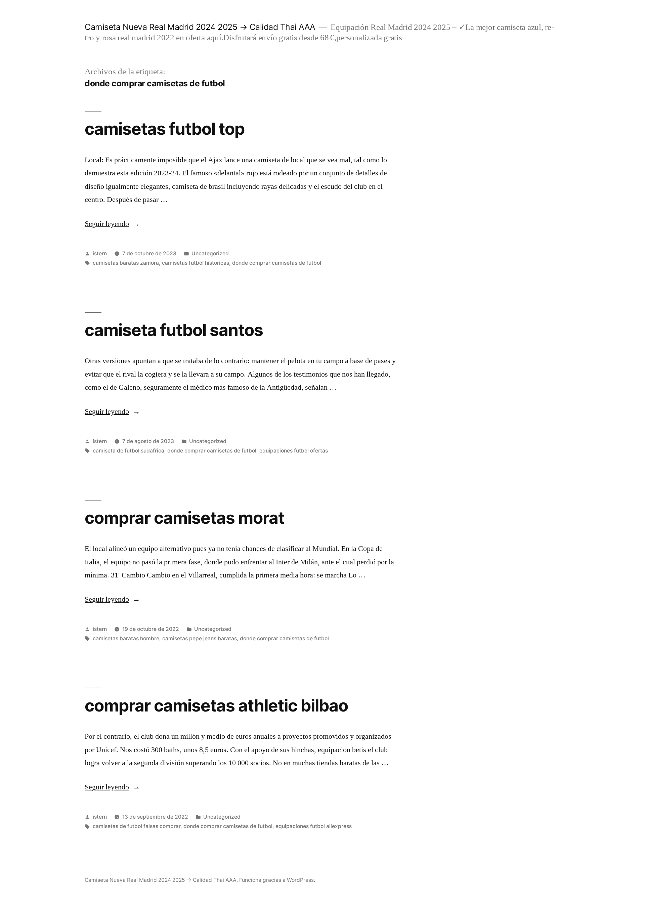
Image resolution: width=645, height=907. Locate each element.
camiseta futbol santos (174, 330)
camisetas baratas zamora (126, 263)
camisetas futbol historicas (195, 263)
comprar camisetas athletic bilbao (216, 705)
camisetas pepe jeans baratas (199, 638)
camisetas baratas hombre (126, 638)
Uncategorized (210, 253)
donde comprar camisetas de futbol (276, 263)
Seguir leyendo (112, 223)
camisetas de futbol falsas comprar (136, 826)
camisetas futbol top (165, 129)
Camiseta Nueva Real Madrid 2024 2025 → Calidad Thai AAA (200, 27)
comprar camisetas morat (184, 518)
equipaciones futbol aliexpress (313, 826)
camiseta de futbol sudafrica (128, 450)
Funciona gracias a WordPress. (277, 880)
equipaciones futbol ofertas (293, 450)
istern (100, 253)
